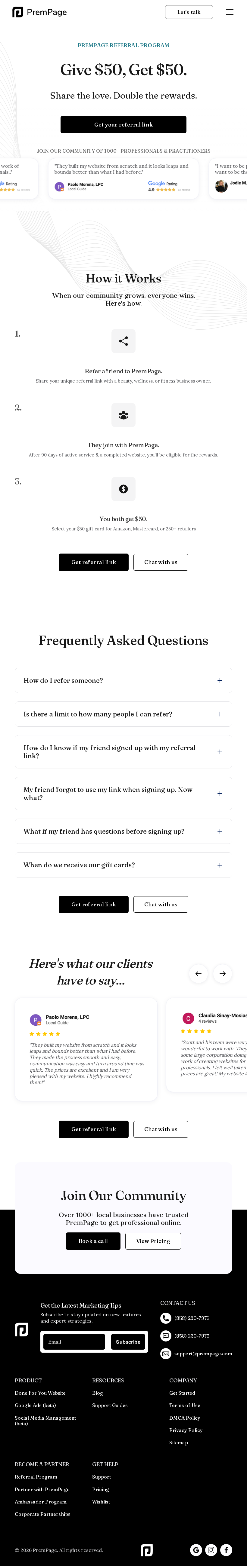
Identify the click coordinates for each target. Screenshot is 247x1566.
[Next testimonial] (222, 973)
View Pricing (153, 1241)
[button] (229, 12)
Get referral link (93, 562)
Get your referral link (123, 124)
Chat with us (160, 562)
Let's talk (189, 12)
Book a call (93, 1241)
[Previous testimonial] (198, 973)
